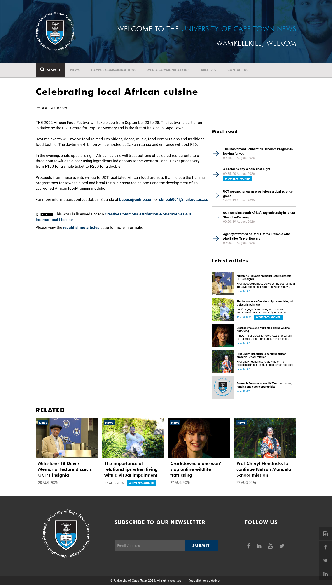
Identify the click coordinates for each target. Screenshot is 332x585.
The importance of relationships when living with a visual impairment (266, 303)
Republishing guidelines (204, 580)
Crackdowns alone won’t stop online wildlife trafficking (263, 329)
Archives (208, 70)
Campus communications (113, 70)
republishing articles (81, 227)
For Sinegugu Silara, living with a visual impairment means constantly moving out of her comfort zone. (266, 311)
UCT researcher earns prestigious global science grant (258, 194)
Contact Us (237, 70)
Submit (201, 545)
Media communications (168, 70)
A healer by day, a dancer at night (246, 169)
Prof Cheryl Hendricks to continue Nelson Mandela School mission (261, 355)
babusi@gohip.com (136, 199)
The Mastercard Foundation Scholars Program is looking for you (258, 151)
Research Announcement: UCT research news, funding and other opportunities (264, 385)
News (75, 70)
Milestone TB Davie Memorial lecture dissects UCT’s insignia (264, 277)
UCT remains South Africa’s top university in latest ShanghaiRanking (259, 215)
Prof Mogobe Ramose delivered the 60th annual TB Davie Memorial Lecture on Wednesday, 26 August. (266, 285)
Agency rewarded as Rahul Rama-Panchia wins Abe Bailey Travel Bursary (256, 236)
